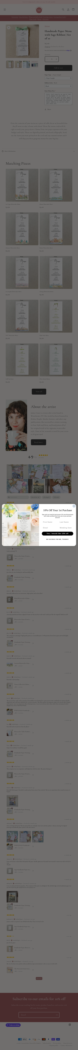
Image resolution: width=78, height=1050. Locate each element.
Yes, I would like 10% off (57, 533)
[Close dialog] (74, 506)
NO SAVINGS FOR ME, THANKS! (57, 539)
